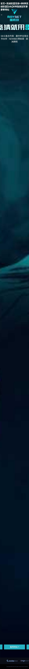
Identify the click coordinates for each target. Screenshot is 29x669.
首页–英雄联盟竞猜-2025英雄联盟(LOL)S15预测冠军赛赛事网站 (14, 6)
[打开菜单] (1, 15)
